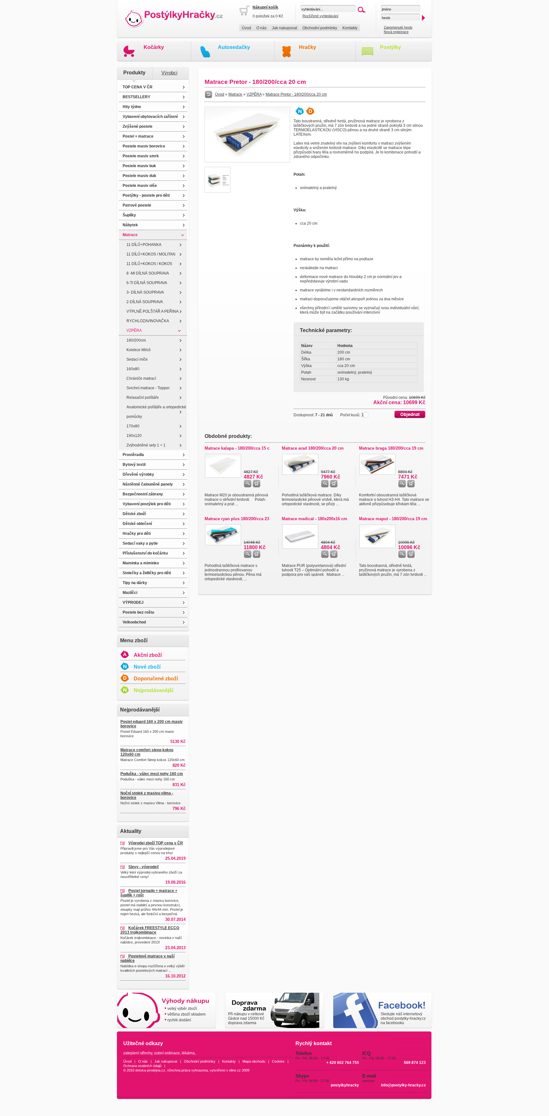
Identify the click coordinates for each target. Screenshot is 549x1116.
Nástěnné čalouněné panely (148, 484)
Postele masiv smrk (141, 156)
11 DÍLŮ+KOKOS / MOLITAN (150, 254)
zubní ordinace (167, 1053)
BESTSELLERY (136, 97)
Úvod (246, 28)
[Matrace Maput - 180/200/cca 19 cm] (377, 547)
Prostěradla (133, 455)
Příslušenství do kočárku (145, 553)
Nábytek (130, 225)
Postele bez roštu (138, 612)
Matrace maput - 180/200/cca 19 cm (393, 518)
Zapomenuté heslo (398, 27)
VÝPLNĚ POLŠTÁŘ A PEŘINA (152, 311)
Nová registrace (396, 32)
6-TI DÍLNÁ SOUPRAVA (146, 283)
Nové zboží (147, 667)
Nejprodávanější (153, 690)
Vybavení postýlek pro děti (147, 504)
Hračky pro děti (137, 533)
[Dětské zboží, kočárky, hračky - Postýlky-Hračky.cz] (178, 19)
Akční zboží (148, 655)
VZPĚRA (134, 330)
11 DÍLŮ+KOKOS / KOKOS (149, 264)
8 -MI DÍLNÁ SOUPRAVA (147, 273)
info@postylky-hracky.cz (403, 1085)
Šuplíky (129, 215)
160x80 (132, 369)
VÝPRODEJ (133, 602)
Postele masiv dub (139, 176)
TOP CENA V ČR (137, 87)
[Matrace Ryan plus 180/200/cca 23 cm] (223, 544)
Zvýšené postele (137, 126)
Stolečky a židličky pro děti (147, 573)
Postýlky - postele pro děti (146, 195)
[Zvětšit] (247, 161)
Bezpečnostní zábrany (143, 494)
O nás (261, 28)
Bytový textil (134, 464)
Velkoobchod (134, 622)
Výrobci (169, 72)
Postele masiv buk (139, 166)
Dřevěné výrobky (138, 474)
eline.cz (235, 1070)
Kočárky (154, 47)
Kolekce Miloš (138, 350)
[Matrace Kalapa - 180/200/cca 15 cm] (223, 476)
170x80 (132, 426)
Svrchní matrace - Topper (148, 388)
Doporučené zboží (156, 678)
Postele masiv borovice (144, 146)
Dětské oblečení (137, 523)
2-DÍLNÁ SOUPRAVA (144, 302)
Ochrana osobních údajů (142, 1066)
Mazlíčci (130, 592)
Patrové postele (137, 205)
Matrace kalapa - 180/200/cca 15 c (237, 448)
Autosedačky (234, 47)
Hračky (307, 47)
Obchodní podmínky (319, 28)
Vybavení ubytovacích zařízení (150, 116)
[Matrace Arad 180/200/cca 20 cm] (300, 473)
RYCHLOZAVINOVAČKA (147, 321)
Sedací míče (137, 359)
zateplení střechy (137, 1053)
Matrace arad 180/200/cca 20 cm (313, 448)
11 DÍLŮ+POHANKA (143, 244)
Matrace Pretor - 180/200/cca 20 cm (296, 94)
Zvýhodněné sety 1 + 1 (146, 445)
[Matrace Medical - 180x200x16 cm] (300, 547)
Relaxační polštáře (142, 397)
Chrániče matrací (141, 378)
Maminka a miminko (141, 563)
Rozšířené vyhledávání (320, 16)
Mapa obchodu (253, 1061)
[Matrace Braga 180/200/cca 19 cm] (377, 473)
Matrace (130, 235)
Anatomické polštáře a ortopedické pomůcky (156, 412)
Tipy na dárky (135, 583)
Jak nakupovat (284, 28)
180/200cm (136, 340)
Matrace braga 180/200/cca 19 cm (391, 448)
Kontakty (349, 28)
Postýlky (390, 47)
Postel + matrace (138, 136)
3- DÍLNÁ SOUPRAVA (145, 292)
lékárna (188, 1053)
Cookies (278, 1061)
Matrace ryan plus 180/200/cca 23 (237, 518)
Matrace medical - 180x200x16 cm (314, 518)
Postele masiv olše (140, 185)
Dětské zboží (134, 514)
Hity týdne (132, 107)
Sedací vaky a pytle (140, 543)
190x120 (134, 435)
